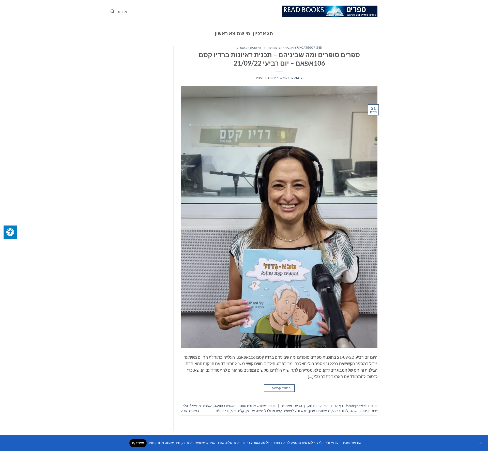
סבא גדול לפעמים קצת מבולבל (286, 411)
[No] (481, 445)
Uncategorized (309, 47)
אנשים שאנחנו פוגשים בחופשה (235, 406)
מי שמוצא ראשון (319, 411)
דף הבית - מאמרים (248, 47)
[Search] (112, 11)
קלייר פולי (237, 411)
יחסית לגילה (358, 411)
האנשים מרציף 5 (200, 406)
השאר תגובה (190, 411)
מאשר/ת (138, 443)
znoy (298, 78)
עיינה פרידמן (254, 411)
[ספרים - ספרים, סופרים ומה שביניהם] (329, 11)
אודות (122, 11)
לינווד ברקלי (340, 411)
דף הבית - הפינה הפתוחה (279, 47)
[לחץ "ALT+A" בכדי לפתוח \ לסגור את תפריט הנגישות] (10, 232)
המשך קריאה (279, 388)
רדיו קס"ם (223, 411)
